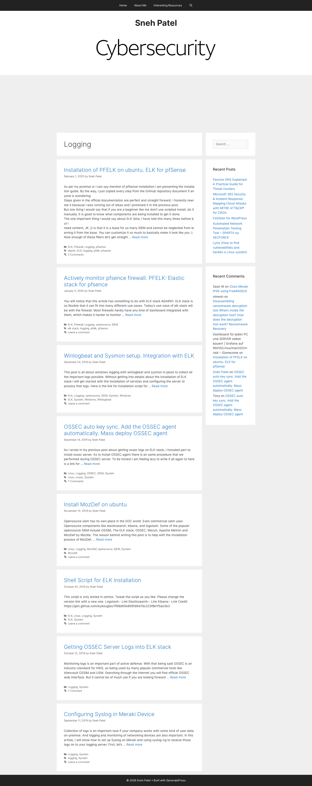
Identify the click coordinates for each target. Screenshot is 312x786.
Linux (71, 473)
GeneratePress (176, 780)
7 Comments (76, 481)
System (113, 395)
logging (87, 250)
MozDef (91, 549)
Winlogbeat (104, 399)
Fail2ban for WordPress (230, 218)
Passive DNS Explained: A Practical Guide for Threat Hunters (230, 184)
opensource (103, 324)
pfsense (101, 246)
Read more (140, 237)
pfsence (103, 328)
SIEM (115, 324)
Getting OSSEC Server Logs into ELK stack (117, 647)
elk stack (73, 328)
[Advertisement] (156, 102)
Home (123, 5)
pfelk (97, 250)
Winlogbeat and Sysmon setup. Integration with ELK (129, 355)
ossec (79, 477)
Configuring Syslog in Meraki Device (109, 714)
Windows (125, 395)
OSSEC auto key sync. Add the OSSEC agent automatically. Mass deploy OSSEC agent (120, 429)
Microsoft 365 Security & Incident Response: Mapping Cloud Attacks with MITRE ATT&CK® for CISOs (229, 203)
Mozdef (72, 552)
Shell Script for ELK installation (102, 580)
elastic (72, 250)
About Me (140, 5)
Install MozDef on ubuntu (95, 504)
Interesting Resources (168, 5)
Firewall (78, 246)
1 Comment (75, 690)
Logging (89, 246)
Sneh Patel (156, 23)
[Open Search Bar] (191, 5)
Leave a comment (79, 332)
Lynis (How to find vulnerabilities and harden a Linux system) (230, 247)
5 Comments (76, 254)
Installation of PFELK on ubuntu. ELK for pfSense (125, 170)
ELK (70, 246)
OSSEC (91, 473)
